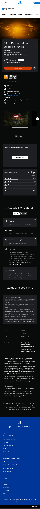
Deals (20, 14)
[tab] (16, 213)
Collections (12, 14)
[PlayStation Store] (8, 8)
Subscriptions (29, 14)
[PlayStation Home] (20, 2)
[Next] (37, 118)
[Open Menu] (2, 3)
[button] (12, 95)
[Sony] (36, 508)
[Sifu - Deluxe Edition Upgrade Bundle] (16, 118)
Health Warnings (8, 386)
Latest (4, 14)
